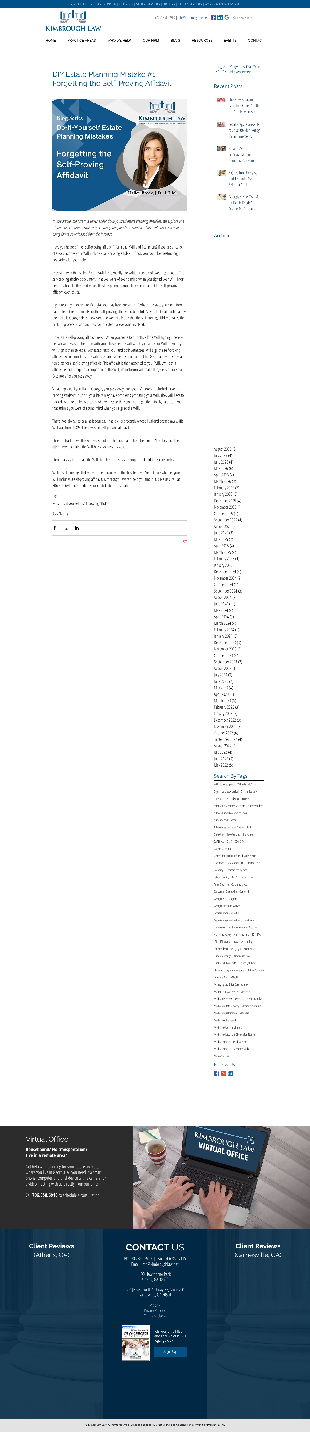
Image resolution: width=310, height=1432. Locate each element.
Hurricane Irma (241, 934)
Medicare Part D (222, 1049)
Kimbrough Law (242, 956)
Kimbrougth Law (246, 963)
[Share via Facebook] (54, 528)
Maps (153, 1305)
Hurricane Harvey (222, 934)
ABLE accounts (221, 798)
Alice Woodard (255, 805)
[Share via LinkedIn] (77, 528)
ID (253, 934)
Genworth (244, 891)
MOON (234, 977)
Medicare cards (241, 1049)
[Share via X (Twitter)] (66, 528)
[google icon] (226, 17)
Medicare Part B (241, 1042)
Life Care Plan (221, 977)
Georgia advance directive (227, 913)
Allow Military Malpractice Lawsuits (232, 813)
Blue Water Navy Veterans (227, 834)
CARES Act (219, 841)
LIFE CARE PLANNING (190, 4)
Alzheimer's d (221, 820)
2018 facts (240, 784)
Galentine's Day (239, 884)
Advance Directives (240, 798)
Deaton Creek (254, 863)
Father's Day (246, 877)
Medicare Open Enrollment (228, 1027)
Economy (218, 870)
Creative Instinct (165, 1424)
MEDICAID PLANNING (148, 4)
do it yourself (71, 503)
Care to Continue (222, 848)
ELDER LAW (169, 4)
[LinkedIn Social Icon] (220, 17)
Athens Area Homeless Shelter (229, 827)
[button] (202, 40)
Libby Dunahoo (256, 970)
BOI (249, 827)
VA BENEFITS (126, 4)
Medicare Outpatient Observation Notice (234, 1034)
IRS (215, 941)
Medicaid (245, 992)
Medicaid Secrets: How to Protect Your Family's (238, 999)
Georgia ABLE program (225, 898)
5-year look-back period (226, 791)
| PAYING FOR (210, 4)
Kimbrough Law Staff (225, 963)
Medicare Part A (222, 1042)
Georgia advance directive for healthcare (234, 920)
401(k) (252, 784)
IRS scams (225, 941)
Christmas (219, 863)
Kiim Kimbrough (222, 956)
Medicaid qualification (225, 1013)
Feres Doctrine (221, 884)
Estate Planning (60, 513)
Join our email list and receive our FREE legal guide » (170, 1336)
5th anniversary (249, 791)
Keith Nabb (249, 949)
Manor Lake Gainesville (226, 992)
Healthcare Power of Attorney (242, 927)
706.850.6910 (45, 1195)
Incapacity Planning (242, 941)
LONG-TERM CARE (229, 4)
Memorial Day (221, 1056)
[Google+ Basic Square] (223, 1073)
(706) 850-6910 (165, 17)
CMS (229, 841)
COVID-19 (240, 841)
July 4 (238, 949)
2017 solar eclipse (223, 784)
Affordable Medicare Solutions (229, 805)
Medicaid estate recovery (226, 1006)
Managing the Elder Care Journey (231, 984)
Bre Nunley (247, 834)
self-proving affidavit (96, 503)
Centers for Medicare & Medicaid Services (235, 855)
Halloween (219, 927)
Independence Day (223, 949)
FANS (235, 877)
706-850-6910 (141, 1258)
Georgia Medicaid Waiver (227, 906)
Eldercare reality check (237, 870)
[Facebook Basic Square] (213, 17)
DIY (243, 863)
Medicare (244, 1013)
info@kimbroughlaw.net (193, 17)
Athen (233, 820)
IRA (259, 934)
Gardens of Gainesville (225, 891)
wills (55, 503)
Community (233, 863)
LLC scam (218, 970)
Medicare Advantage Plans (227, 1020)
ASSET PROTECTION (82, 4)
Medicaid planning (251, 1006)
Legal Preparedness (236, 970)
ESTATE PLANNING (105, 4)
